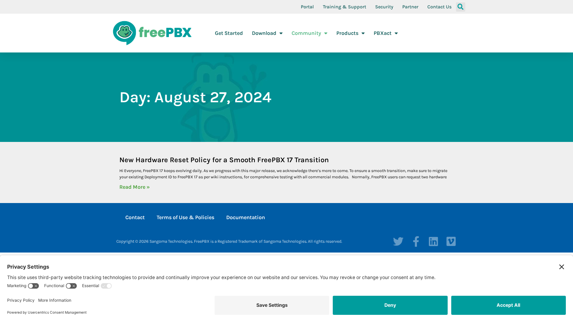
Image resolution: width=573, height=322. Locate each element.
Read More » (134, 187)
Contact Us (439, 7)
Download (264, 33)
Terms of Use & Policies (185, 217)
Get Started (229, 33)
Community (306, 33)
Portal (307, 7)
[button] (460, 7)
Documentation (245, 217)
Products (347, 33)
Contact (135, 217)
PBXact (383, 33)
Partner (410, 7)
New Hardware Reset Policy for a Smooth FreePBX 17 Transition (224, 160)
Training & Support (344, 7)
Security (384, 7)
